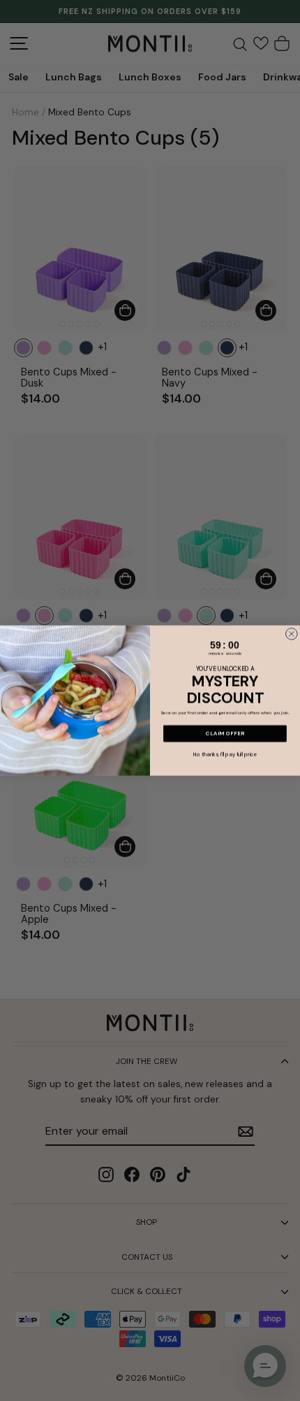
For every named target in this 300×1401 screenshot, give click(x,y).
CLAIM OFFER (225, 733)
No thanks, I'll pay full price (225, 754)
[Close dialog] (291, 634)
